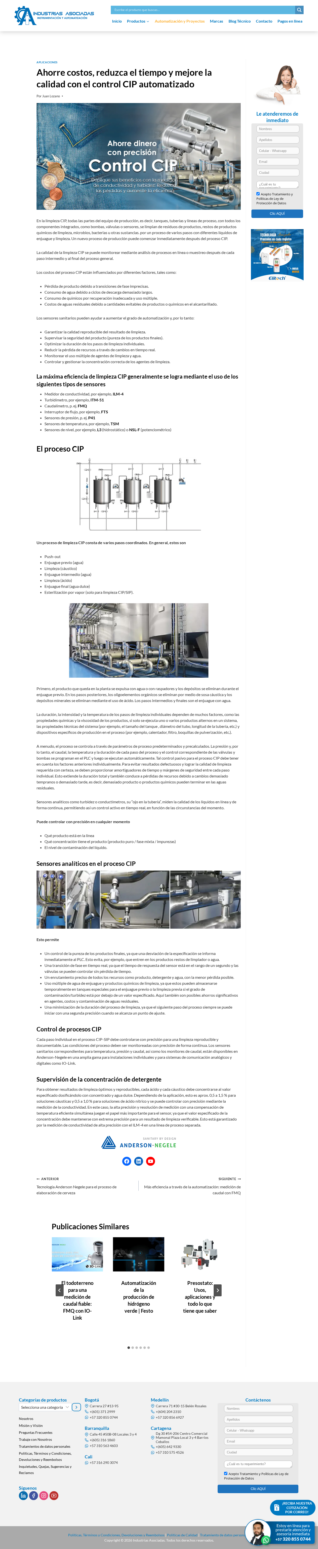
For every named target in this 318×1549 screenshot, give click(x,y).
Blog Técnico (240, 21)
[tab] (128, 1347)
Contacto (264, 21)
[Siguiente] (218, 1290)
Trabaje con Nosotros (35, 1439)
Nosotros (26, 1418)
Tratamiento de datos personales (225, 1535)
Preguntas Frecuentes (35, 1432)
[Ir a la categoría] (76, 1407)
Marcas (216, 21)
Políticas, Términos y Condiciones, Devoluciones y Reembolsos (45, 1456)
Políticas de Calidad (182, 1535)
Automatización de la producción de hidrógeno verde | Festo (138, 1297)
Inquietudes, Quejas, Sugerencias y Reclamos (45, 1469)
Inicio (117, 21)
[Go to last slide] (60, 1290)
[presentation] (77, 1254)
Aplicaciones (47, 62)
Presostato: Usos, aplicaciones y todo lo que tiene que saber (200, 1297)
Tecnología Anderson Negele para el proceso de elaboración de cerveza (77, 1186)
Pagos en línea (290, 21)
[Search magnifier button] (299, 10)
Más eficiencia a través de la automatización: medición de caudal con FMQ (192, 1186)
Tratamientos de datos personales (44, 1446)
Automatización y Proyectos (180, 21)
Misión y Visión (31, 1425)
